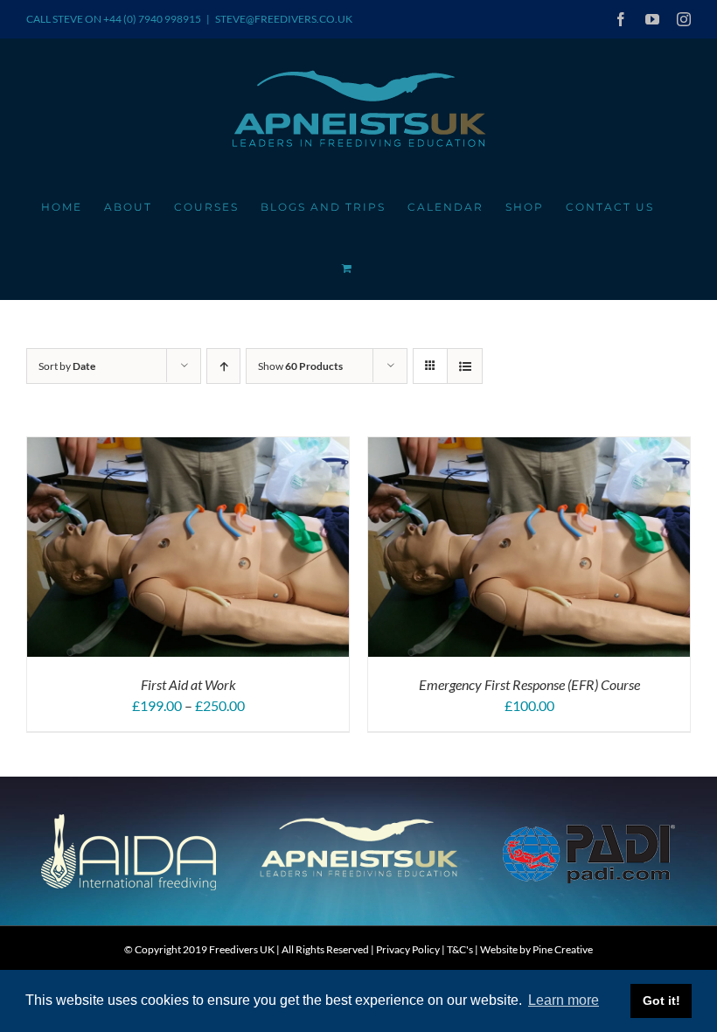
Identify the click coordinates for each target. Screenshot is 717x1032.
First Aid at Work (188, 684)
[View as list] (465, 366)
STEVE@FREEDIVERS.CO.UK (283, 18)
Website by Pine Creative (536, 949)
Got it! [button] (661, 1001)
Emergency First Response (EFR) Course (529, 684)
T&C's (460, 949)
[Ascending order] (223, 366)
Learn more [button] (563, 1000)
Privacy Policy (408, 949)
